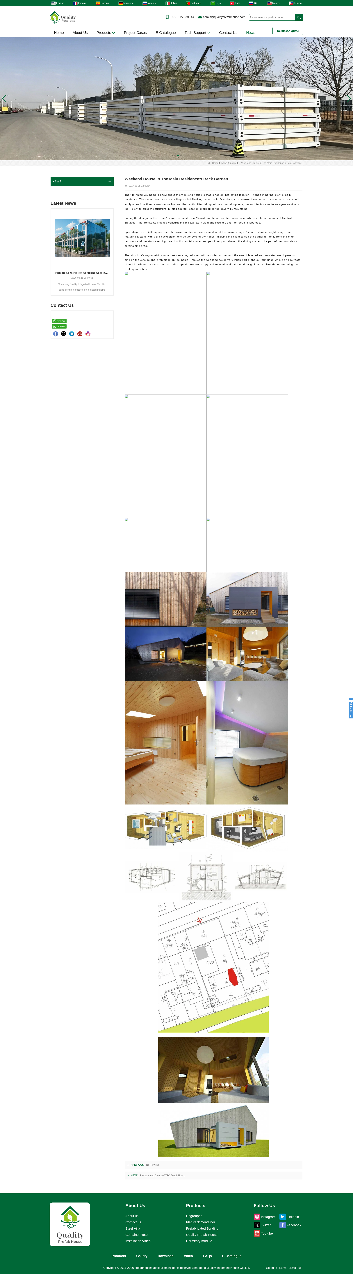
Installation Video (138, 1241)
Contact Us (228, 33)
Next (112, 245)
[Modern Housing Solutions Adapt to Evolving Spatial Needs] (82, 238)
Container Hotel (136, 1235)
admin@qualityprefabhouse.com (224, 17)
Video (188, 1256)
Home (59, 33)
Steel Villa (132, 1228)
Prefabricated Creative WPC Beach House (162, 1175)
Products (104, 33)
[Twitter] (63, 333)
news (233, 163)
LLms (282, 1267)
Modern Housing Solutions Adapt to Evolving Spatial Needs (82, 272)
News (250, 33)
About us (131, 1216)
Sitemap (271, 1267)
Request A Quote (288, 30)
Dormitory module (199, 1241)
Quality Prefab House (201, 1235)
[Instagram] (88, 333)
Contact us (133, 1222)
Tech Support (196, 33)
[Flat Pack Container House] (176, 98)
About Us (80, 33)
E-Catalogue (166, 33)
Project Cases (135, 33)
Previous (52, 245)
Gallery (141, 1256)
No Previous (152, 1164)
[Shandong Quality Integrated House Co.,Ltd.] (63, 17)
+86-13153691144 (182, 17)
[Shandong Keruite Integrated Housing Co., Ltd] (70, 1224)
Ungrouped (194, 1216)
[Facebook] (55, 333)
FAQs (207, 1256)
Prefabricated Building (202, 1228)
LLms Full (295, 1267)
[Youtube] (80, 333)
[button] (172, 155)
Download (166, 1256)
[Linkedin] (71, 333)
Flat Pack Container (200, 1222)
